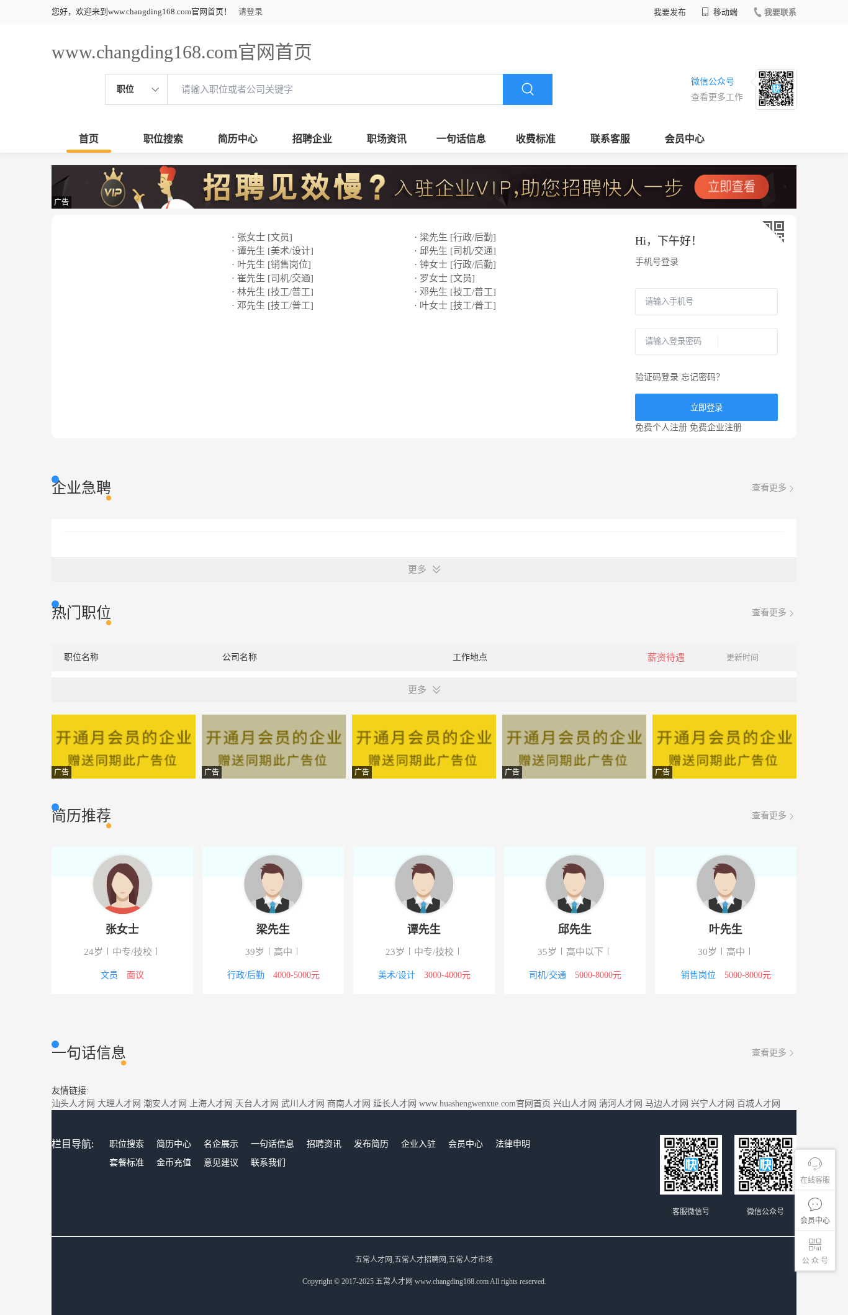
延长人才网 (395, 1103)
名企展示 (221, 1144)
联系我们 (268, 1162)
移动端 (724, 12)
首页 (89, 138)
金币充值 (173, 1162)
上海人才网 (211, 1103)
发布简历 (371, 1144)
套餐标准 (126, 1162)
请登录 (250, 11)
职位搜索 (163, 138)
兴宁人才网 (712, 1103)
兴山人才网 (575, 1103)
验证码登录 (657, 377)
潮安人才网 (165, 1103)
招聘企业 (312, 138)
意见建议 (221, 1162)
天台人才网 (257, 1103)
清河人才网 (621, 1103)
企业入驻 (418, 1144)
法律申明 (512, 1144)
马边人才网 (666, 1103)
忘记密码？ (702, 377)
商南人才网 (349, 1103)
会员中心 (685, 138)
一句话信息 (461, 138)
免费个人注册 (661, 427)
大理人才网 (119, 1103)
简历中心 (238, 138)
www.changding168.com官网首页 (182, 52)
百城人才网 (758, 1103)
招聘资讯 (324, 1144)
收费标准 (536, 138)
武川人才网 (303, 1103)
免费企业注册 (716, 427)
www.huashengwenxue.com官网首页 (485, 1103)
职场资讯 (387, 138)
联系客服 (610, 138)
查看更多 (769, 487)
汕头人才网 (73, 1103)
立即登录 (706, 407)
